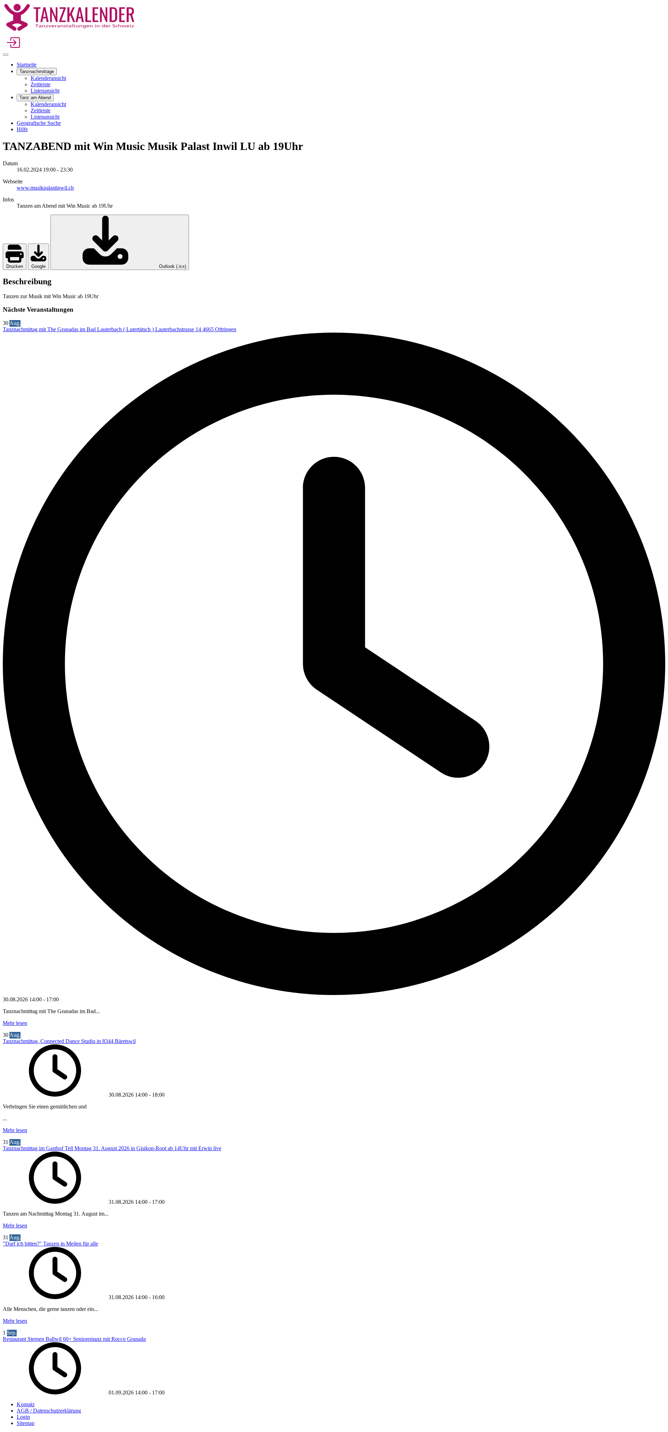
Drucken (14, 266)
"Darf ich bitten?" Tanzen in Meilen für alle (50, 1244)
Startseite (27, 64)
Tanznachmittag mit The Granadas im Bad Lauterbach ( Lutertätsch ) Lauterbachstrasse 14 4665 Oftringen (119, 329)
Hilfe (22, 129)
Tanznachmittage (36, 71)
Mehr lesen (15, 1023)
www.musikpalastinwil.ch (45, 188)
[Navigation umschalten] (5, 55)
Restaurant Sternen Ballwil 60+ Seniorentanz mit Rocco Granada (74, 1339)
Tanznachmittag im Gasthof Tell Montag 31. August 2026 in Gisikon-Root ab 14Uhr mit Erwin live (112, 1148)
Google (38, 266)
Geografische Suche (39, 123)
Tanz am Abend (35, 97)
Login (23, 1417)
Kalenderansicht (48, 78)
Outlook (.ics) (172, 266)
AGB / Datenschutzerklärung (49, 1411)
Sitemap (25, 1423)
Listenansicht (45, 91)
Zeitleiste (40, 84)
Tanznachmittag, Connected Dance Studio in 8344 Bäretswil (69, 1041)
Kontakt (25, 1404)
